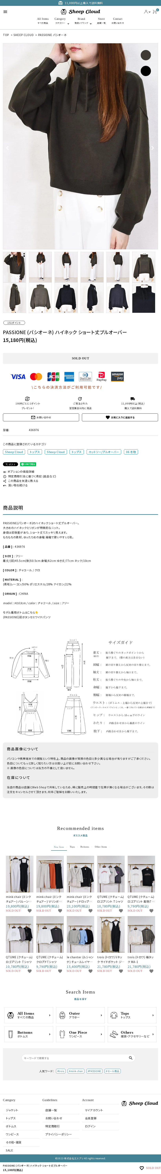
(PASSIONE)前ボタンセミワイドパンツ (26, 617)
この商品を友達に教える (20, 481)
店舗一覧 (51, 1110)
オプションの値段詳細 (18, 471)
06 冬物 (131, 452)
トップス (11, 1118)
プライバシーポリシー (58, 1134)
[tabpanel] (80, 146)
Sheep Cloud (14, 452)
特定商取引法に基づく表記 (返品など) (29, 476)
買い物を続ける (15, 485)
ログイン (90, 1126)
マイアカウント (94, 1110)
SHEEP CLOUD (24, 35)
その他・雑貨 (13, 1142)
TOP (6, 35)
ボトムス (11, 1126)
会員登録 (91, 1118)
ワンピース (12, 1134)
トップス (35, 452)
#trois (60, 1071)
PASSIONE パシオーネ (52, 35)
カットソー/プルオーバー (104, 452)
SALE (9, 1150)
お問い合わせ (41, 417)
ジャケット (12, 1110)
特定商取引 (52, 1126)
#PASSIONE (94, 1071)
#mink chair (76, 1071)
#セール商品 (112, 1071)
